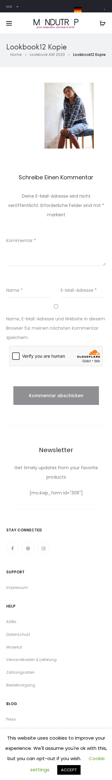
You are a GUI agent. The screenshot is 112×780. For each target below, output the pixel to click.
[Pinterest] (28, 548)
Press (11, 719)
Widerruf (14, 647)
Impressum (17, 587)
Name (14, 290)
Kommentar (21, 240)
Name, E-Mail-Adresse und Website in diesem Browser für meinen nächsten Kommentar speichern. (55, 328)
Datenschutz (18, 634)
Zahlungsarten (20, 672)
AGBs (11, 621)
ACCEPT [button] (69, 770)
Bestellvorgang (20, 685)
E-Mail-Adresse (79, 290)
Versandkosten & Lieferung (31, 659)
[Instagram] (43, 548)
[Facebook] (12, 548)
